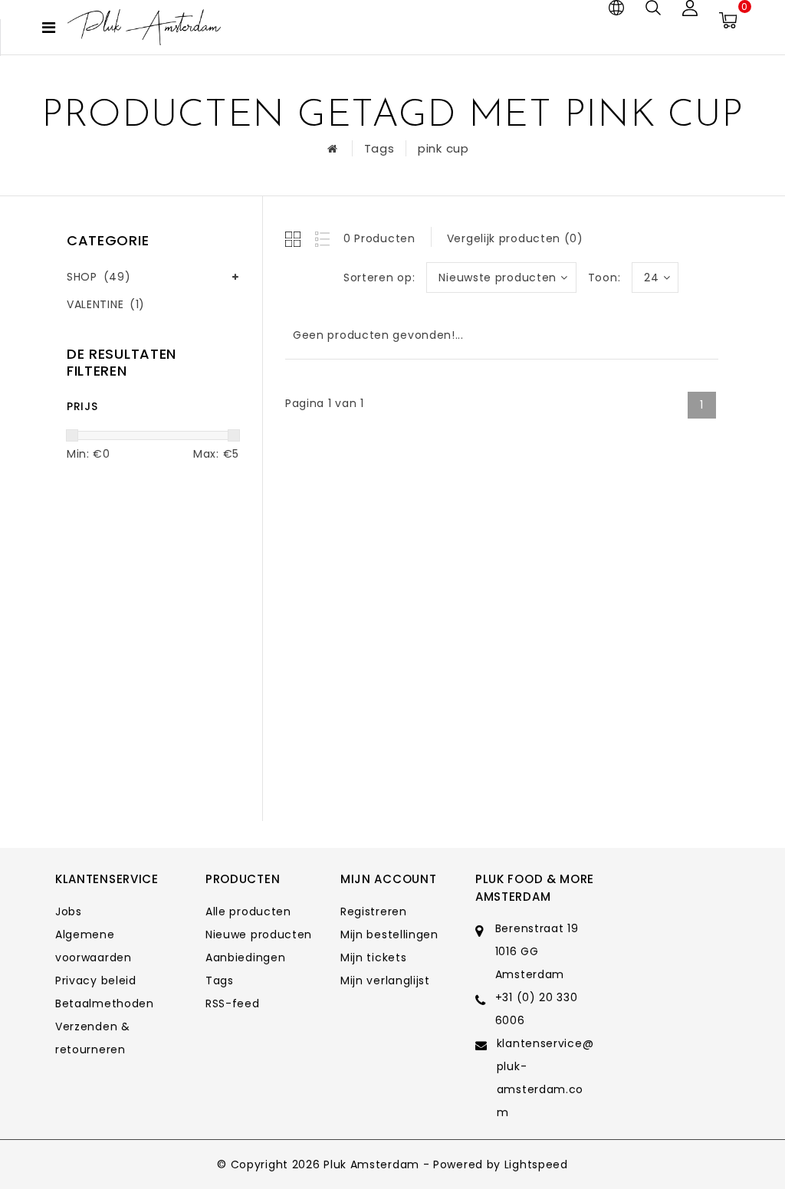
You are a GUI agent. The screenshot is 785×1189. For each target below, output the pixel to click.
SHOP (98, 276)
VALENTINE (106, 304)
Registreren (373, 911)
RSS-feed (232, 1003)
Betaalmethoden (104, 1003)
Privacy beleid (95, 980)
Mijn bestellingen (389, 934)
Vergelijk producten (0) (515, 238)
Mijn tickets (373, 957)
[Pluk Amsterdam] (144, 27)
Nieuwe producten (258, 934)
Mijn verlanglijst (385, 980)
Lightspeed (536, 1164)
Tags (379, 148)
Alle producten (248, 911)
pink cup (443, 148)
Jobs (68, 911)
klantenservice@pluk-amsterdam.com (545, 1078)
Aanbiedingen (245, 957)
